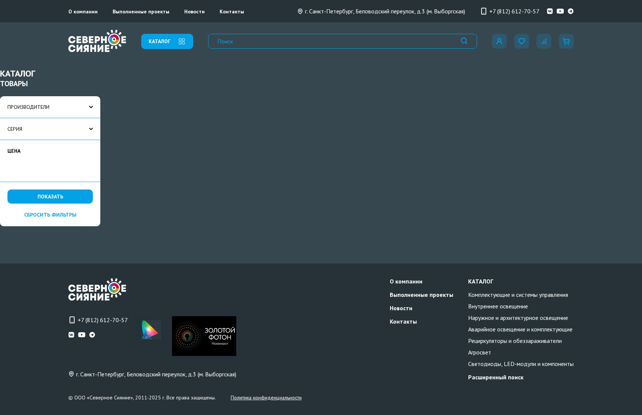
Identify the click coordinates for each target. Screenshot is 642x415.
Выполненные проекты (141, 11)
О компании (83, 11)
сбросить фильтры (50, 214)
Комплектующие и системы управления (518, 294)
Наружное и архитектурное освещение (518, 317)
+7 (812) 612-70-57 (514, 11)
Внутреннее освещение (498, 306)
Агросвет (479, 352)
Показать (50, 196)
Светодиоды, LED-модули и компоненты (521, 363)
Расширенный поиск (495, 377)
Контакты (232, 11)
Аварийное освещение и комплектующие (520, 329)
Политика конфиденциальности (266, 397)
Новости (194, 11)
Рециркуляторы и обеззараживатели (515, 340)
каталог (160, 41)
